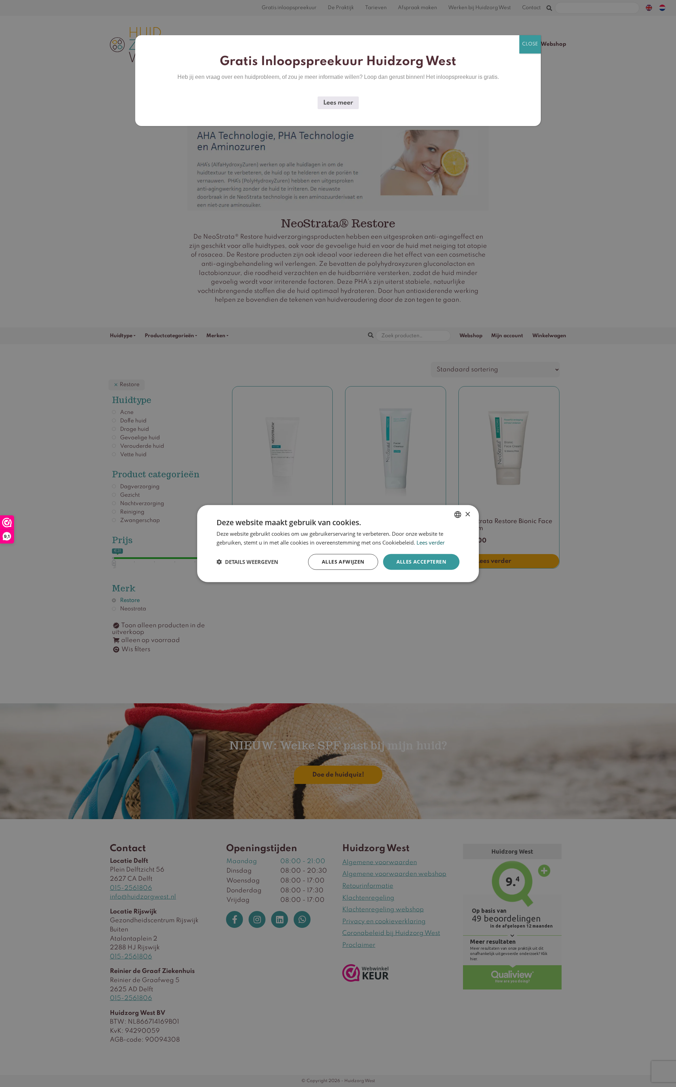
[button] (247, 562)
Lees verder (431, 542)
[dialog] (338, 543)
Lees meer (338, 103)
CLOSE (530, 44)
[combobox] (457, 514)
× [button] (467, 514)
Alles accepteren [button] (421, 561)
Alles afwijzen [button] (343, 561)
